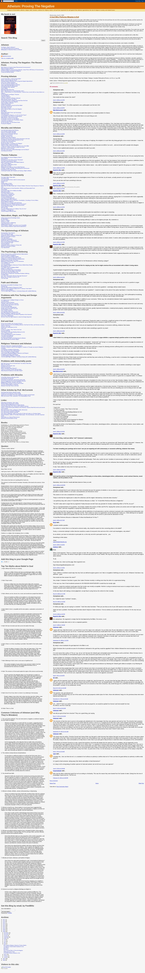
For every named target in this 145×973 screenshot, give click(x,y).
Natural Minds (4, 158)
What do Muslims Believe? (7, 68)
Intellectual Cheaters (6, 104)
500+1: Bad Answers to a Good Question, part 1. (12, 90)
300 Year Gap (4, 207)
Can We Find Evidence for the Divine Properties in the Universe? (16, 314)
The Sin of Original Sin (6, 196)
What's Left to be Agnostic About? (9, 80)
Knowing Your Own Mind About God (9, 272)
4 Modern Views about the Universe (9, 303)
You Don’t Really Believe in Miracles (9, 384)
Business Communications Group (9, 418)
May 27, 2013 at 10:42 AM (59, 708)
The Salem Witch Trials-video (8, 177)
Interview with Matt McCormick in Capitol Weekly (12, 405)
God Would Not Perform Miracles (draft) (10, 392)
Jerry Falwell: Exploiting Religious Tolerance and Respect (14, 353)
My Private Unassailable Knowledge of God (11, 285)
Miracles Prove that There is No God (10, 385)
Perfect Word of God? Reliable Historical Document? (13, 204)
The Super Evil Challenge (7, 335)
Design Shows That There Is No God (10, 304)
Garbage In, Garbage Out (7, 210)
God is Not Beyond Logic (7, 234)
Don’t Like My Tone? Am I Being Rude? (10, 350)
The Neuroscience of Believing (8, 222)
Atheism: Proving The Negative (30, 6)
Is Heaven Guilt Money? (7, 336)
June (5, 941)
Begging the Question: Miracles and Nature (11, 382)
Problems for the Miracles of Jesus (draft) (11, 393)
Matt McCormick (58, 110)
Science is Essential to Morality (8, 132)
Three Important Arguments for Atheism (10, 84)
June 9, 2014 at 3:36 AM (59, 768)
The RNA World (5, 301)
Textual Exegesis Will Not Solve (8, 211)
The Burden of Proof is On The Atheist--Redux (12, 120)
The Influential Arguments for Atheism (10, 48)
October (6, 935)
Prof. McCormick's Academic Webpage (10, 411)
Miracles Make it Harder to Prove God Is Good (12, 383)
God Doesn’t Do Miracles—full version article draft (13, 379)
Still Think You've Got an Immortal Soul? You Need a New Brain (16, 363)
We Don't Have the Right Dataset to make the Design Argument (16, 316)
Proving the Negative (6, 123)
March (5, 954)
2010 (4, 928)
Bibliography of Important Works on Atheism (11, 49)
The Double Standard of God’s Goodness (11, 334)
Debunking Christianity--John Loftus (9, 402)
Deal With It (4, 111)
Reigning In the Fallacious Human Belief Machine (13, 167)
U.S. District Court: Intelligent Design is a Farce (12, 300)
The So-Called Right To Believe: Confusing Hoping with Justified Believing (18, 291)
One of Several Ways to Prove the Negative (11, 109)
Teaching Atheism (5, 95)
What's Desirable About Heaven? (9, 199)
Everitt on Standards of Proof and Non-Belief (11, 105)
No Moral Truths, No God (7, 142)
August (5, 938)
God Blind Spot (4, 274)
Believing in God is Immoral (7, 148)
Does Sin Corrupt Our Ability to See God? (11, 271)
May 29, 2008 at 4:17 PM (59, 593)
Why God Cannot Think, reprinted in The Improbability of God (16, 396)
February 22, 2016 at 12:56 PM (60, 778)
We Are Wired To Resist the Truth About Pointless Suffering (15, 273)
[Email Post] (51, 83)
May (5, 942)
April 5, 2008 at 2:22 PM (59, 188)
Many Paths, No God (6, 107)
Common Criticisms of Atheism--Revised (10, 98)
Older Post (141, 783)
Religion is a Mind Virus (6, 268)
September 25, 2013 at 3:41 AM (60, 731)
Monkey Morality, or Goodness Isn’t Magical (11, 143)
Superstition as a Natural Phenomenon (10, 417)
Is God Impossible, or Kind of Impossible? (11, 78)
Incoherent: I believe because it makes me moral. (13, 147)
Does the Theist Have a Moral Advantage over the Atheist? (15, 149)
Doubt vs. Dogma (5, 220)
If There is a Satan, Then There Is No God (11, 329)
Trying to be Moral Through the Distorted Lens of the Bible (15, 146)
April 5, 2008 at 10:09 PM (59, 485)
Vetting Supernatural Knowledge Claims (10, 217)
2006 (4, 960)
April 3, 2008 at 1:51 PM (59, 100)
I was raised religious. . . (7, 163)
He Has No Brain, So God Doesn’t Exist (10, 122)
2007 (4, 958)
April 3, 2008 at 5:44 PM (59, 134)
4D (54, 678)
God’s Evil (3, 328)
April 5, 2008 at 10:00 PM (59, 469)
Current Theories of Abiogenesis (9, 307)
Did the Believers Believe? (7, 201)
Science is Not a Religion (7, 289)
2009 (4, 930)
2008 (4, 931)
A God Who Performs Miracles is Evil (64, 17)
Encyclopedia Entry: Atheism (8, 87)
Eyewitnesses (4, 181)
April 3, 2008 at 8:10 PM (59, 150)
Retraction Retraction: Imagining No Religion (11, 345)
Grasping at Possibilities (7, 239)
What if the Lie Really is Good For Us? (10, 277)
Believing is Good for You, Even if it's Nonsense (12, 261)
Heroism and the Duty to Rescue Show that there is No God (15, 138)
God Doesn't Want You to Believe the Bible (11, 190)
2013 (4, 924)
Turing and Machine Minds (7, 72)
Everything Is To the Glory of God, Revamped (12, 159)
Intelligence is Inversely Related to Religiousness (12, 259)
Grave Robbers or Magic (7, 206)
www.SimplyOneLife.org (60, 542)
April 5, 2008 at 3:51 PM (59, 277)
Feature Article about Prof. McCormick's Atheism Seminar (14, 406)
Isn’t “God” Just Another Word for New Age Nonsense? (14, 275)
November (6, 934)
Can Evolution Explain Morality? (8, 131)
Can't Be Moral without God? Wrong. (10, 130)
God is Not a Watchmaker (7, 315)
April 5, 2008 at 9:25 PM (59, 431)
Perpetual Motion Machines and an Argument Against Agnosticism (16, 81)
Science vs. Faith (5, 221)
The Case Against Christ (7, 184)
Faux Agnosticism (5, 237)
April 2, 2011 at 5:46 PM (58, 675)
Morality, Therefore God (7, 136)
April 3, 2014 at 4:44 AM (59, 751)
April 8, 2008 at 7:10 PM (59, 567)
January (6, 957)
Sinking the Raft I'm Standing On (9, 240)
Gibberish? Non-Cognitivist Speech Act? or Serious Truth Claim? (16, 288)
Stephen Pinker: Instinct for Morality (9, 144)
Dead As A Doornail (5, 367)
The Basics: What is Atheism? (8, 47)
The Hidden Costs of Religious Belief (10, 267)
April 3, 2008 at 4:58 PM (59, 107)
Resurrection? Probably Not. (8, 194)
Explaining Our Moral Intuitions (8, 137)
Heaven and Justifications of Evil (9, 164)
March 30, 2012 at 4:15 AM (59, 688)
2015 (4, 921)
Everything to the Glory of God (8, 169)
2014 (4, 922)
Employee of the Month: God (8, 365)
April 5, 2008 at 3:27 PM (59, 242)
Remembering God (5, 266)
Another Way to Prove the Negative (9, 101)
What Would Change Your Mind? (9, 99)
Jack (54, 754)
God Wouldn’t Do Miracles (7, 378)
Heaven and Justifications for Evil (9, 327)
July (5, 939)
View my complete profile (7, 58)
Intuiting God (4, 286)
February (6, 955)
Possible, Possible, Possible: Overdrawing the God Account (15, 168)
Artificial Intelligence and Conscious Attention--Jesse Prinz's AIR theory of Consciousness (22, 69)
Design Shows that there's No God (9, 308)
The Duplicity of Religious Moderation (10, 349)
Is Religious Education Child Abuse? (9, 354)
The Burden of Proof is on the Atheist (10, 118)
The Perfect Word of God (7, 193)
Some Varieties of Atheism (7, 103)
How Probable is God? (6, 309)
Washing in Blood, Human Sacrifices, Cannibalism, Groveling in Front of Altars (19, 200)
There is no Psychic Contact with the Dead (11, 369)
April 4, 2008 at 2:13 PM (59, 167)
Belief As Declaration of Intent (8, 246)
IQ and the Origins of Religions (8, 255)
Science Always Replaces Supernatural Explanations (13, 226)
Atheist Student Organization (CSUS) (10, 403)
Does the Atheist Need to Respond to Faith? (11, 287)
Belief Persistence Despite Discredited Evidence (12, 162)
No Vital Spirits (4, 219)
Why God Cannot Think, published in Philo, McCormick (14, 409)
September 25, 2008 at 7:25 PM (60, 640)
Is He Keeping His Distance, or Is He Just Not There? (14, 115)
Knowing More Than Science (8, 233)
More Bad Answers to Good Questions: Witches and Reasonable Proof (18, 188)
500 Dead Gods (5, 113)
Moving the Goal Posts (6, 106)
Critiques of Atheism (6, 97)
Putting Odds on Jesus (6, 183)
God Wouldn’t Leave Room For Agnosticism (11, 116)
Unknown (56, 627)
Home (97, 783)
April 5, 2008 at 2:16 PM (59, 183)
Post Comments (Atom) (62, 786)
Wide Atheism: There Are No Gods (9, 117)
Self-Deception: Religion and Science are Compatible (13, 225)
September (6, 937)
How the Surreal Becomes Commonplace (11, 269)
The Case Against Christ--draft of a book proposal (13, 179)
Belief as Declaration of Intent (8, 236)
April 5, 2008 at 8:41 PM (59, 331)
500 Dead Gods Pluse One (7, 89)
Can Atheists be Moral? (6, 150)
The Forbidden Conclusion (7, 262)
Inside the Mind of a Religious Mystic (10, 256)
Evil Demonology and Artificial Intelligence (11, 71)
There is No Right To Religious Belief (10, 352)
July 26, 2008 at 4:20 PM (59, 614)
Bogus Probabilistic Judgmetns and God (10, 313)
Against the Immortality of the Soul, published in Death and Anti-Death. (18, 394)
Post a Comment (54, 780)
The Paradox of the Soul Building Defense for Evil (13, 332)
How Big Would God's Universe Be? (9, 312)
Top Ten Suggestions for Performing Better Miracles (13, 381)
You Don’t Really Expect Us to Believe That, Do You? (13, 208)
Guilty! (2, 182)
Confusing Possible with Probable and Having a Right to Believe (16, 170)
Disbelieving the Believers (7, 195)
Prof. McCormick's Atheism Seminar (9, 412)
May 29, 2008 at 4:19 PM (59, 601)
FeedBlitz (9, 913)
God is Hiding (4, 88)
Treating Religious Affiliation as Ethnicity (10, 355)
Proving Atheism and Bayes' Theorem (10, 94)
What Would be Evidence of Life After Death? (12, 370)
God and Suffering (5, 330)
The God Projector (5, 263)
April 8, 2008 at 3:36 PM (59, 544)
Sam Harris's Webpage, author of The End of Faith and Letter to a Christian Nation (21, 413)
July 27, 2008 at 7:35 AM (59, 625)
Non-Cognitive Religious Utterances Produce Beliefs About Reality (16, 265)
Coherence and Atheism (7, 121)
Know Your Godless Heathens (8, 82)
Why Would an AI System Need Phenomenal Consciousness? (16, 67)
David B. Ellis (57, 170)
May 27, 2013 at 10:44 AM (59, 716)
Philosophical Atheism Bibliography (9, 86)
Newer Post (53, 783)
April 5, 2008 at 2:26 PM (59, 207)
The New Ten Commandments (8, 141)
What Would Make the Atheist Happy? (10, 339)
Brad (54, 522)
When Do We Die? (5, 364)
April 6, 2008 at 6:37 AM (59, 520)
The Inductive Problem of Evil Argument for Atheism (13, 338)
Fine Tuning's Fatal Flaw (7, 310)
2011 (4, 927)
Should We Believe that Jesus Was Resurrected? (12, 205)
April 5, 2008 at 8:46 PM (59, 369)
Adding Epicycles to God (7, 224)
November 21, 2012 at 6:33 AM (60, 698)
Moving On (3, 110)
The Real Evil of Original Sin (7, 197)
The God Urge (4, 278)
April (5, 944)
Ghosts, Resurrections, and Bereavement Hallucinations (14, 254)
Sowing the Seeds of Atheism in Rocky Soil (11, 235)
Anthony (55, 547)
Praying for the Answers (6, 135)
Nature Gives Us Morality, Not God (9, 133)
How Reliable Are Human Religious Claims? (11, 157)
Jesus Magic (4, 189)
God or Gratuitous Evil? (6, 333)
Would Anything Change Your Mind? (9, 260)
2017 (4, 919)
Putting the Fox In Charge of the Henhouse (11, 202)
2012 (4, 925)
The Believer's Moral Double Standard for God (12, 140)
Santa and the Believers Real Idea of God (11, 257)
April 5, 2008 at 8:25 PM (59, 312)
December (6, 932)
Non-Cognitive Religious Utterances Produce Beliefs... (15, 945)
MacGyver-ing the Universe (7, 302)
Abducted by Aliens (5, 191)
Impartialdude (57, 770)
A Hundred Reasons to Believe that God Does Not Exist (14, 100)
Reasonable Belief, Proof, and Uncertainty (11, 112)
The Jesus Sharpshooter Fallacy (9, 161)
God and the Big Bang (6, 306)
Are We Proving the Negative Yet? (9, 83)
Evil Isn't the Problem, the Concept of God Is (11, 323)
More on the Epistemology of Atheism (10, 241)
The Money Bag (5, 178)
